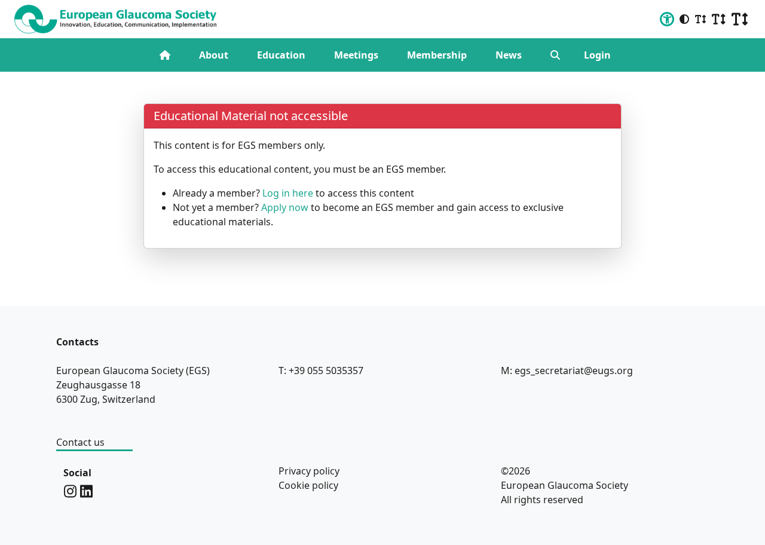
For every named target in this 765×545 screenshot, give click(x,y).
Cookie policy (308, 485)
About (213, 55)
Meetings (356, 55)
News (508, 55)
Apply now (284, 207)
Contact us (80, 442)
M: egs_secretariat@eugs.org (567, 370)
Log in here (287, 193)
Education (281, 55)
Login (597, 55)
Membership (437, 55)
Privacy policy (309, 470)
